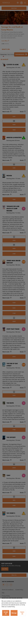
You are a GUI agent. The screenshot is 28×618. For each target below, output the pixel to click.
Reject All (22, 613)
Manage (14, 613)
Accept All (6, 613)
